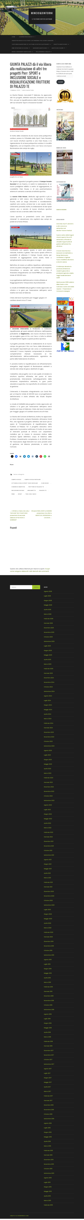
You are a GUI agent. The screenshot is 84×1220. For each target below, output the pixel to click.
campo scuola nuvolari (33, 479)
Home (13, 37)
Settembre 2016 (49, 1119)
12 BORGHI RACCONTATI (26, 37)
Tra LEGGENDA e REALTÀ (43, 52)
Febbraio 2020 (48, 932)
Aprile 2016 (47, 1141)
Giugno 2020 (48, 914)
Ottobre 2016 (48, 1114)
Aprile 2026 (47, 609)
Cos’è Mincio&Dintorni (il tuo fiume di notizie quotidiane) (30, 44)
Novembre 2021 (49, 846)
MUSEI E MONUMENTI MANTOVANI (21, 52)
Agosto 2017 (48, 1069)
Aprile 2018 (47, 1032)
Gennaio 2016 (48, 1155)
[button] (62, 301)
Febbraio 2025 (48, 669)
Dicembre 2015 (48, 1160)
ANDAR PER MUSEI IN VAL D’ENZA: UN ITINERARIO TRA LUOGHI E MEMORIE (32, 40)
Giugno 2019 (47, 969)
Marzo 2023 (47, 773)
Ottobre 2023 (48, 741)
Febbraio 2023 (48, 778)
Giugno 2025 (48, 650)
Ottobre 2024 (48, 687)
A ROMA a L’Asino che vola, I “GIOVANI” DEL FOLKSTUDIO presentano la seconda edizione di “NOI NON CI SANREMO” (19, 515)
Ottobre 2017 (48, 1060)
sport (20, 494)
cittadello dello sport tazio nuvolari (24, 483)
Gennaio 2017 (48, 1100)
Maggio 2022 (48, 819)
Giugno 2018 (48, 1023)
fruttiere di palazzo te (36, 487)
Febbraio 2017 (48, 1096)
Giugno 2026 (48, 600)
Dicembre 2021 (48, 841)
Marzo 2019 (47, 982)
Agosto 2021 (48, 860)
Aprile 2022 (47, 823)
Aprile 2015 (47, 1196)
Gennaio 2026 (48, 623)
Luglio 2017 (47, 1073)
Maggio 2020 (48, 919)
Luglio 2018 (47, 1019)
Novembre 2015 (49, 1164)
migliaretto (32, 490)
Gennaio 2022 (48, 837)
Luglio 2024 (47, 700)
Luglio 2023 (47, 755)
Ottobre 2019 (48, 950)
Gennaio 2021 (48, 887)
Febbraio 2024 (48, 723)
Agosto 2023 (48, 750)
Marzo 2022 (47, 828)
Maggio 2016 (48, 1137)
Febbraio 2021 (48, 882)
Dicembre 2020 (49, 891)
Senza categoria (19, 474)
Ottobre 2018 (48, 1005)
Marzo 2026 (47, 614)
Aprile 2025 (47, 659)
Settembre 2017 (49, 1064)
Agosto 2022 (48, 805)
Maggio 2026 (48, 605)
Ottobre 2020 (48, 900)
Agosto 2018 (48, 1014)
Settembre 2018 (49, 1010)
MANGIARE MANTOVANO (40, 48)
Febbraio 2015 (48, 1205)
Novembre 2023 (49, 737)
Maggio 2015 (48, 1191)
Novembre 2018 (49, 1000)
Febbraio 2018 (48, 1041)
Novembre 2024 (49, 682)
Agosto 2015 (48, 1178)
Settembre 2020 (49, 905)
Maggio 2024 (48, 710)
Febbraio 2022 (48, 832)
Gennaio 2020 (48, 937)
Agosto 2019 (48, 960)
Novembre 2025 (49, 632)
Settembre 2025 (49, 641)
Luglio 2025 (47, 646)
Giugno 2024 (48, 705)
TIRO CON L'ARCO (30, 494)
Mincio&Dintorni (42, 13)
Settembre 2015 (49, 1173)
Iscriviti (60, 82)
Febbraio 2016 (48, 1150)
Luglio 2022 (47, 810)
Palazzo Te (42, 490)
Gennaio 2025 (48, 673)
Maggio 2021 (48, 869)
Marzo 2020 (47, 928)
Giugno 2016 (48, 1132)
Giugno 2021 (47, 864)
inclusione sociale (17, 490)
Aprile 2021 (47, 873)
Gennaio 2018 (48, 1046)
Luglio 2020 (47, 910)
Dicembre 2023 (49, 732)
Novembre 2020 (49, 896)
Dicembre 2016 (48, 1105)
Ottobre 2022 (48, 796)
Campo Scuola (16, 479)
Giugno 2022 (48, 814)
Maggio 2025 (48, 655)
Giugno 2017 (48, 1078)
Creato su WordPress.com (19, 1216)
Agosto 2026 (48, 591)
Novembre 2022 (49, 791)
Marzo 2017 (47, 1091)
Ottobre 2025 (48, 637)
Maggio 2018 (48, 1028)
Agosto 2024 (48, 696)
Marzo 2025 (47, 664)
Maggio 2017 (48, 1082)
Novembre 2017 (49, 1055)
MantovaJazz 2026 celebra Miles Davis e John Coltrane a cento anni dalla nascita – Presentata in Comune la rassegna (65, 286)
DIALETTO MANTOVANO (60, 44)
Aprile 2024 (47, 714)
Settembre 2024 (49, 691)
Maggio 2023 (48, 764)
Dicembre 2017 (48, 1050)
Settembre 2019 (49, 955)
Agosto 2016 (48, 1123)
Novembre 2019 (49, 946)
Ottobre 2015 (48, 1169)
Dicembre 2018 (48, 996)
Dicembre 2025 (49, 628)
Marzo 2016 (47, 1146)
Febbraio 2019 (48, 987)
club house (45, 483)
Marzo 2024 (47, 719)
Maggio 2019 (48, 973)
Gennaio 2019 (48, 991)
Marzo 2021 (47, 878)
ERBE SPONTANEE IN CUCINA (20, 48)
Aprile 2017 (47, 1087)
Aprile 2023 (47, 769)
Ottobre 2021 (48, 850)
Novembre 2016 (49, 1110)
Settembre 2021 (49, 855)
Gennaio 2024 (48, 728)
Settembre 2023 (49, 746)
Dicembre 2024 (49, 678)
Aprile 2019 (47, 978)
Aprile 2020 (47, 923)
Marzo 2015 (47, 1200)
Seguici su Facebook (61, 209)
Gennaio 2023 (48, 782)
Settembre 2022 (49, 800)
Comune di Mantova (18, 487)
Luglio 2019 (47, 964)
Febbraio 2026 (48, 619)
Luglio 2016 (47, 1128)
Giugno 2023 (48, 760)
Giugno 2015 (48, 1187)
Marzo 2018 (47, 1037)
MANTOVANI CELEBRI (58, 48)
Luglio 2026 (47, 596)
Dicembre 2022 (49, 787)
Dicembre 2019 (48, 941)
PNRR (13, 494)
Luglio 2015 (47, 1182)
